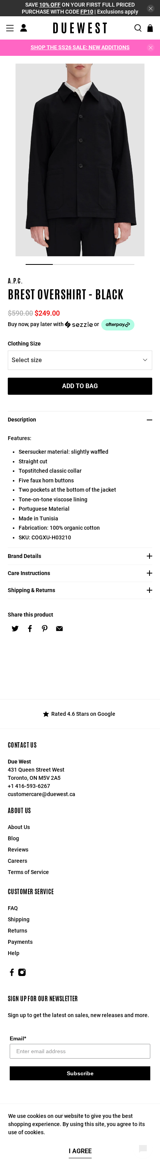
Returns (17, 931)
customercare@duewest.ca (41, 794)
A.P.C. (15, 280)
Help (13, 953)
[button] (80, 325)
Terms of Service (28, 872)
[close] (151, 8)
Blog (13, 838)
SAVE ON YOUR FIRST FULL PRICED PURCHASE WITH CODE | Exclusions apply (80, 8)
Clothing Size (24, 343)
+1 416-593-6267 (29, 786)
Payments (20, 942)
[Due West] (80, 27)
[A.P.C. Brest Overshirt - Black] (80, 160)
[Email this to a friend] (59, 628)
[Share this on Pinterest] (44, 628)
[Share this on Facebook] (30, 628)
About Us (19, 827)
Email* (18, 1038)
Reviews (18, 849)
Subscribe (80, 1073)
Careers (17, 861)
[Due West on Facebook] (12, 974)
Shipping (19, 919)
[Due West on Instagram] (22, 974)
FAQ (13, 908)
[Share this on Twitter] (15, 628)
